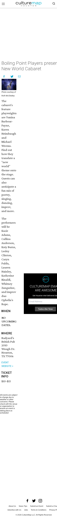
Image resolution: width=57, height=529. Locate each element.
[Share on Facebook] (4, 76)
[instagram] (40, 501)
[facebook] (27, 501)
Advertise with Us (14, 510)
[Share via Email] (19, 76)
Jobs (26, 510)
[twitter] (34, 501)
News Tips (23, 506)
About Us (12, 506)
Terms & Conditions (38, 510)
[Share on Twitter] (12, 76)
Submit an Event (36, 506)
